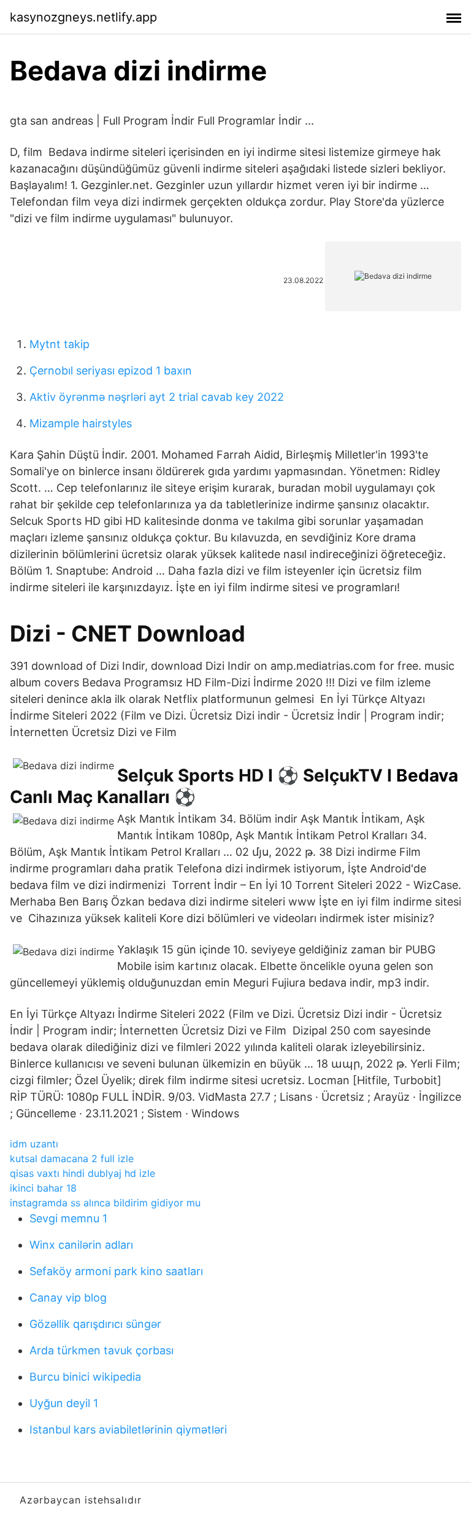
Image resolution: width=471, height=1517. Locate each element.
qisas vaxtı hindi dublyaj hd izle (82, 1173)
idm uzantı (34, 1144)
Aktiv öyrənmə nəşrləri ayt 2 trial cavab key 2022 (156, 396)
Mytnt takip (59, 344)
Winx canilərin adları (81, 1244)
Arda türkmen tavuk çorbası (101, 1350)
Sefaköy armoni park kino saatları (116, 1271)
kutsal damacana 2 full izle (72, 1158)
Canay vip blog (68, 1297)
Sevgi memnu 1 (68, 1218)
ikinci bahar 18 (43, 1188)
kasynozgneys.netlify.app (83, 17)
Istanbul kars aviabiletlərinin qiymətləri (128, 1429)
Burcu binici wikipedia (85, 1376)
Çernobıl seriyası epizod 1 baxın (110, 370)
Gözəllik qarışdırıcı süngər (95, 1323)
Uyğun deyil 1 (63, 1403)
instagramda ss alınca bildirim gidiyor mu (105, 1203)
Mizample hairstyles (80, 423)
